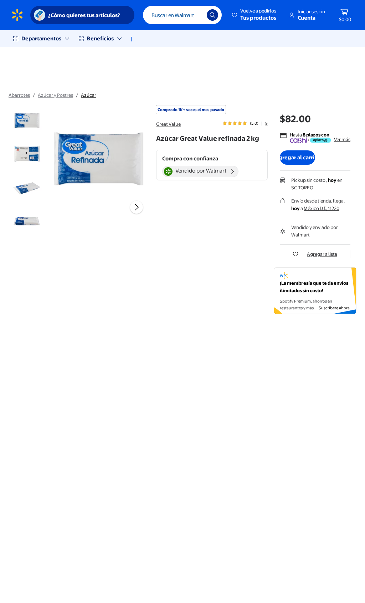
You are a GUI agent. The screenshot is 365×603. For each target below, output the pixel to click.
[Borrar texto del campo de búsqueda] (196, 15)
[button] (254, 15)
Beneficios (100, 38)
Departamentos (41, 38)
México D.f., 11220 (321, 208)
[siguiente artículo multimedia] (136, 207)
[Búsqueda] (212, 15)
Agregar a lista (322, 254)
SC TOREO (302, 187)
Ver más (342, 139)
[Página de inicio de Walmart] (17, 15)
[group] (245, 123)
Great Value (168, 124)
